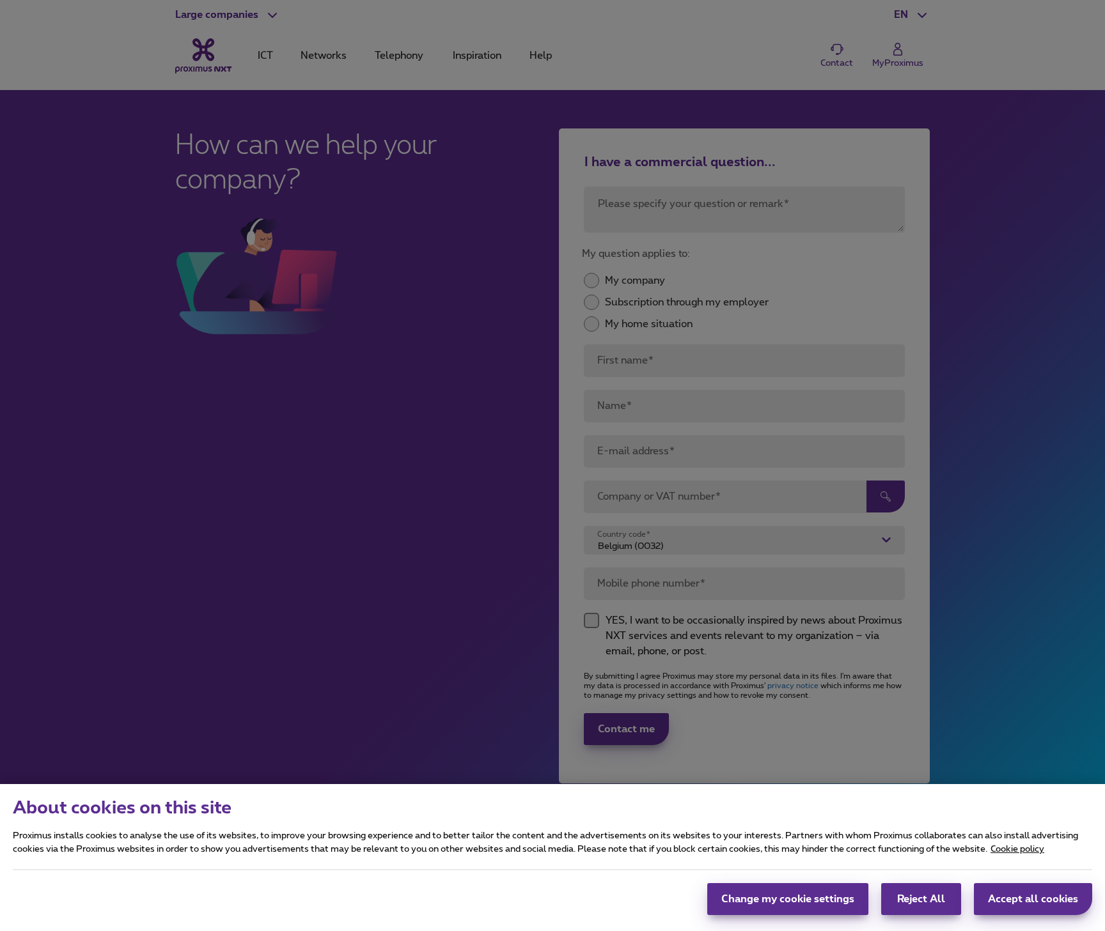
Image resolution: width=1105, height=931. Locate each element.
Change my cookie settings (787, 899)
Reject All (921, 899)
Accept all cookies (1033, 899)
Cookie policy (1017, 849)
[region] (552, 857)
